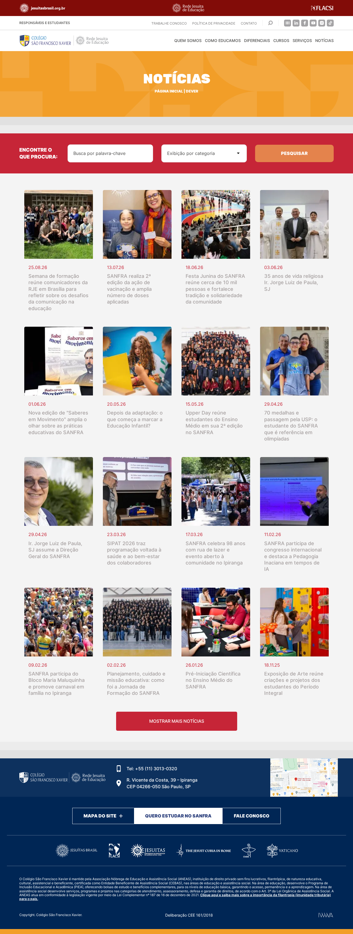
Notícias (324, 40)
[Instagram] (321, 23)
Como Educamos (223, 40)
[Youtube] (313, 23)
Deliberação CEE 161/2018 (189, 915)
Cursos (281, 40)
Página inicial (169, 91)
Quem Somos (188, 40)
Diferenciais (257, 40)
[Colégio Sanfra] (69, 40)
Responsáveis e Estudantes (44, 23)
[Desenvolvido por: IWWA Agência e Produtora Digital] (326, 915)
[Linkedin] (296, 23)
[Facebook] (304, 23)
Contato (249, 23)
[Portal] (287, 23)
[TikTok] (330, 23)
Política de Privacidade (213, 23)
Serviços (302, 40)
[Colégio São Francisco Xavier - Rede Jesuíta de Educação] (304, 777)
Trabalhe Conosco (169, 23)
